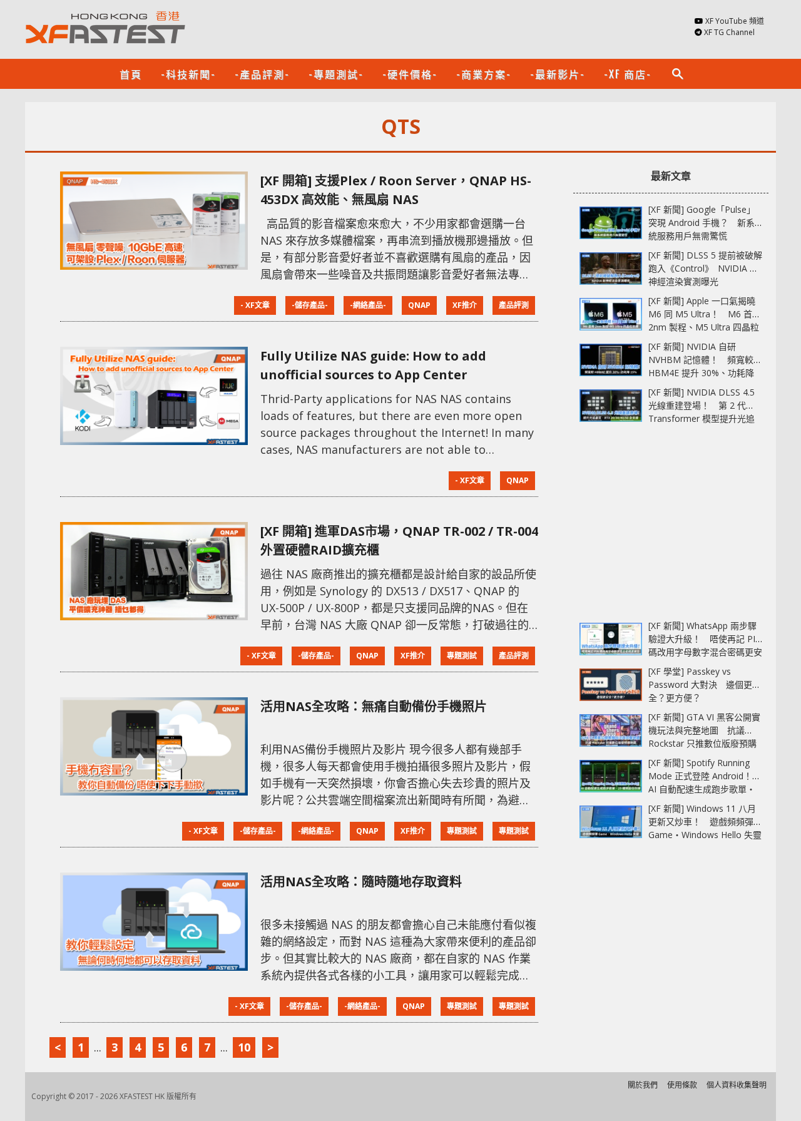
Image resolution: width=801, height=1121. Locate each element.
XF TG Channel (729, 32)
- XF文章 (255, 305)
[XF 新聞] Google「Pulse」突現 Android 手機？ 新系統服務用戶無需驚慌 (701, 222)
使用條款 (682, 1085)
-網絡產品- (368, 305)
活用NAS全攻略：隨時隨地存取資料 (361, 881)
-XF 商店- (627, 73)
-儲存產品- (310, 305)
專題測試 (462, 655)
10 (244, 1047)
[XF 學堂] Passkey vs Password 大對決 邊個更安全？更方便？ (704, 684)
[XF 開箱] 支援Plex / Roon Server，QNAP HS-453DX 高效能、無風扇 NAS (395, 190)
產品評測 (514, 305)
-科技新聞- (188, 73)
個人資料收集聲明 (737, 1085)
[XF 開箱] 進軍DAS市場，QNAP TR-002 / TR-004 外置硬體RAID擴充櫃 (399, 540)
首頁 (131, 73)
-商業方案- (483, 73)
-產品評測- (262, 73)
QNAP (419, 305)
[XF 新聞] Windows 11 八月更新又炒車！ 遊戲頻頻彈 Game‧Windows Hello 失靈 (705, 821)
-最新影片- (557, 73)
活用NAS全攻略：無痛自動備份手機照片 (373, 706)
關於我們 (643, 1085)
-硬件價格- (409, 73)
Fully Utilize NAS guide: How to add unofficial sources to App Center (373, 365)
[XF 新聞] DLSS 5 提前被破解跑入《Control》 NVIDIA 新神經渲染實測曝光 (705, 268)
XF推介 (464, 305)
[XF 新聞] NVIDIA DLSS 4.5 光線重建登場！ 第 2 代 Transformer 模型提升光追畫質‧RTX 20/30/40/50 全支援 (701, 418)
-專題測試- (336, 73)
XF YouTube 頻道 (734, 21)
